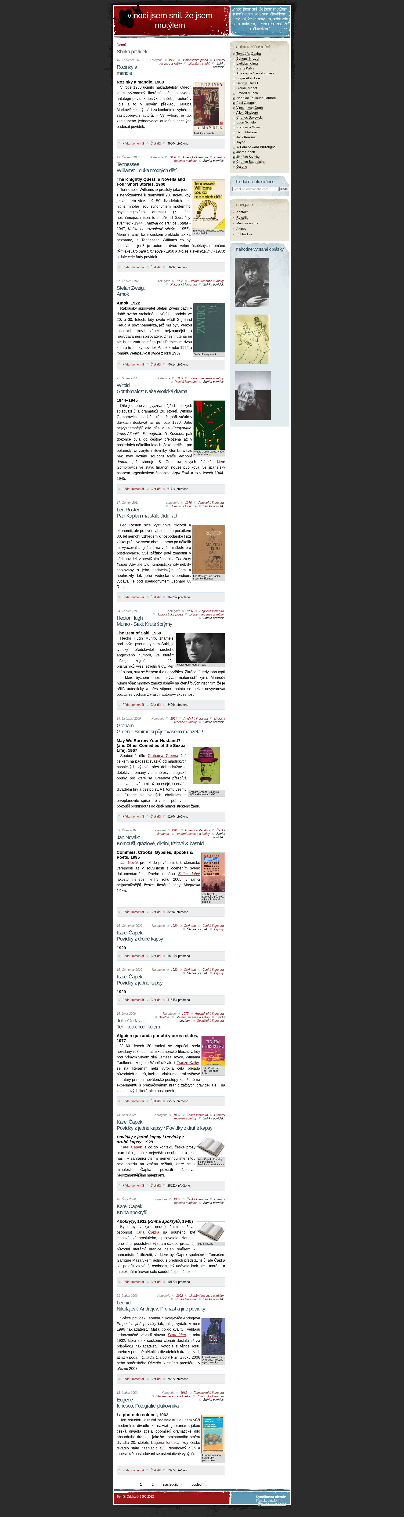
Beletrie (164, 1017)
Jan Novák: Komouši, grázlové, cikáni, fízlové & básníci (160, 840)
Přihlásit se (244, 234)
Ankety (241, 229)
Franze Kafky (188, 1063)
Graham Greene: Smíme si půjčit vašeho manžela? (160, 729)
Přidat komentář (133, 143)
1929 (174, 925)
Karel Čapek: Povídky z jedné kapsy (139, 980)
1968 (172, 60)
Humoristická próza (195, 60)
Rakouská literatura (183, 284)
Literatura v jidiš (199, 63)
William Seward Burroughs (255, 147)
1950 (189, 611)
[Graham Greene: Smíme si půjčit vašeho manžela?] (206, 744)
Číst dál (156, 143)
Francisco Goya (248, 127)
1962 (183, 1392)
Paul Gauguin (246, 103)
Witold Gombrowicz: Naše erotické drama (152, 388)
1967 (173, 718)
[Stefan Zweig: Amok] (209, 307)
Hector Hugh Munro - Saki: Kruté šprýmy (144, 621)
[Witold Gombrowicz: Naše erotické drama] (209, 404)
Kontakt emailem (267, 1500)
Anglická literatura (211, 611)
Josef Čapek (245, 152)
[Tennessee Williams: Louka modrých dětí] (208, 183)
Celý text (190, 925)
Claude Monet (246, 88)
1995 (175, 830)
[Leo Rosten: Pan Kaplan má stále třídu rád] (208, 529)
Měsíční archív (247, 223)
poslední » (199, 1484)
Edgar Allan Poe (248, 78)
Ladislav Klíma (247, 63)
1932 (176, 1199)
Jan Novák (129, 863)
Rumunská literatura (210, 1396)
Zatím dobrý (189, 874)
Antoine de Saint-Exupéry (255, 73)
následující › (172, 1484)
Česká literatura (213, 925)
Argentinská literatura (209, 1013)
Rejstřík (242, 217)
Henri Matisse (246, 132)
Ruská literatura (186, 1299)
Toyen (240, 142)
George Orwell (247, 83)
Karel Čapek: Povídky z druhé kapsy (140, 936)
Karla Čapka (147, 1232)
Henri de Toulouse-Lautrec (256, 98)
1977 (185, 1013)
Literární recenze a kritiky (206, 281)
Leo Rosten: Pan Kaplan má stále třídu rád (147, 513)
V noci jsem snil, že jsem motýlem (169, 20)
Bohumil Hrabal (247, 58)
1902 (179, 1295)
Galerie (241, 166)
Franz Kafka (245, 68)
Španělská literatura (210, 1020)
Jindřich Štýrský (248, 157)
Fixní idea (177, 1335)
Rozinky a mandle (127, 70)
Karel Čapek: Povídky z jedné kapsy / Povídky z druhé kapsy (164, 1125)
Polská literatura (186, 382)
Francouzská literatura (209, 1392)
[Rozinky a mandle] (209, 86)
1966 (172, 157)
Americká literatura (195, 157)
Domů (121, 45)
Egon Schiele (246, 122)
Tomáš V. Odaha (248, 53)
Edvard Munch (247, 93)
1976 (188, 502)
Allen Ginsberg (247, 112)
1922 (179, 281)
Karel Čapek (131, 1147)
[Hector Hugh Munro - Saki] (200, 637)
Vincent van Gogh (249, 107)
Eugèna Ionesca (165, 1443)
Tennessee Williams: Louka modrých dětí (147, 167)
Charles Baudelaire (250, 161)
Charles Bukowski (249, 117)
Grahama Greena (163, 756)
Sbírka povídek (219, 65)
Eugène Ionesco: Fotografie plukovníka (148, 1403)
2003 (179, 378)
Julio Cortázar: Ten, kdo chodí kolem (138, 1024)
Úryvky (219, 929)
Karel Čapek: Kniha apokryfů (132, 1209)
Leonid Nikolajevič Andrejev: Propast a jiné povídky (161, 1306)
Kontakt (242, 212)
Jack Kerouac (246, 137)
